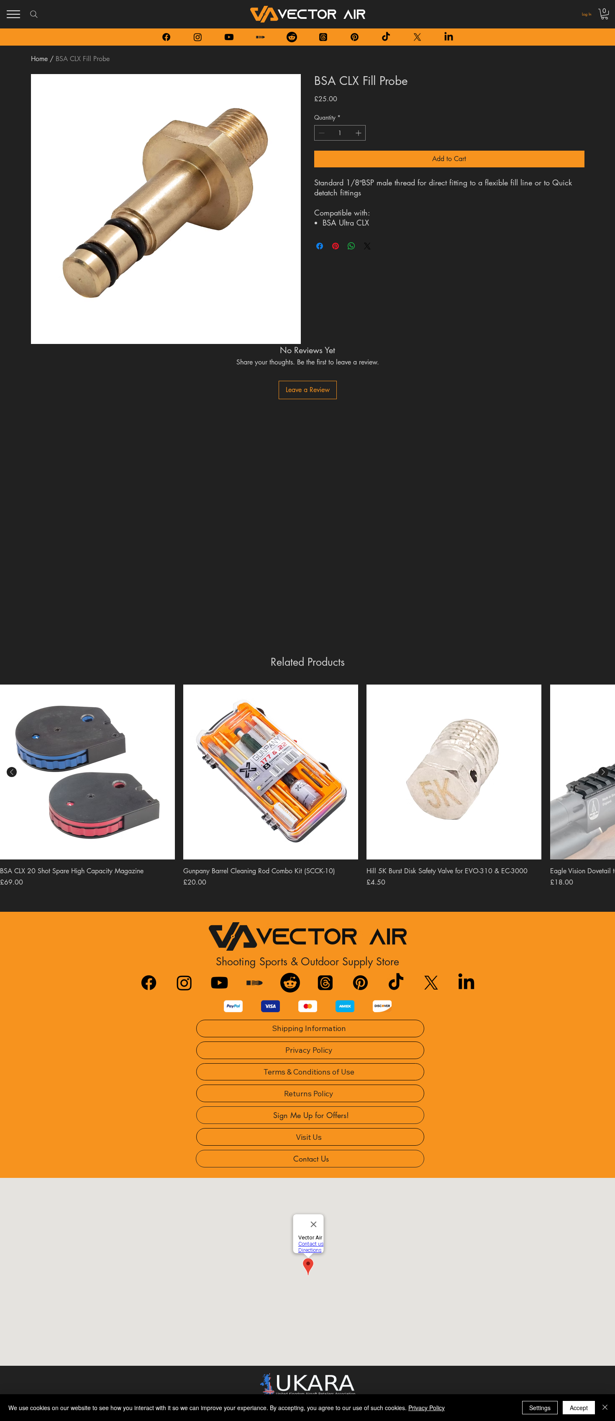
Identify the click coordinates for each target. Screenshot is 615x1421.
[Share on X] (367, 246)
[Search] (34, 14)
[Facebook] (166, 37)
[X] (417, 37)
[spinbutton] (340, 133)
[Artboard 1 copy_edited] (260, 37)
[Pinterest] (354, 37)
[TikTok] (386, 37)
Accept (579, 1407)
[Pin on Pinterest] (336, 246)
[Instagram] (197, 37)
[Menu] (13, 14)
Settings (540, 1407)
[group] (307, 795)
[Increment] (359, 133)
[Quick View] (87, 772)
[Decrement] (320, 133)
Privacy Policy (426, 1407)
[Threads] (323, 37)
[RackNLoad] (254, 983)
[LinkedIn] (448, 37)
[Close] (605, 1407)
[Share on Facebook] (320, 246)
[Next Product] (603, 772)
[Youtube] (229, 37)
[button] (604, 14)
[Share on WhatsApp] (351, 246)
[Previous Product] (12, 772)
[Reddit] (292, 37)
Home (39, 58)
